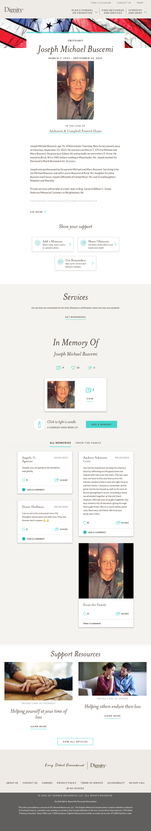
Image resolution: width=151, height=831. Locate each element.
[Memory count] (58, 367)
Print (140, 3)
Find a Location (101, 3)
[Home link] (14, 10)
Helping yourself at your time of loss (38, 711)
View (90, 398)
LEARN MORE (38, 726)
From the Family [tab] (88, 442)
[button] (84, 11)
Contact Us (124, 3)
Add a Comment (36, 489)
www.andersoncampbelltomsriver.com (51, 204)
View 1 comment (92, 623)
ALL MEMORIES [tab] (60, 442)
